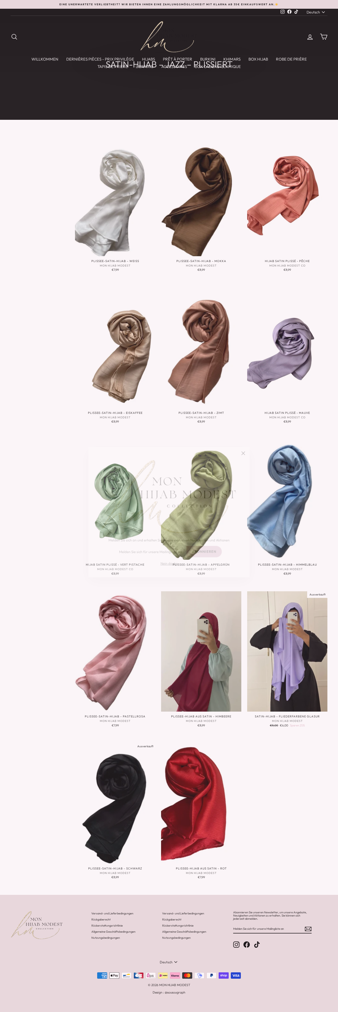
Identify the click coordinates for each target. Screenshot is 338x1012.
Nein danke (169, 557)
